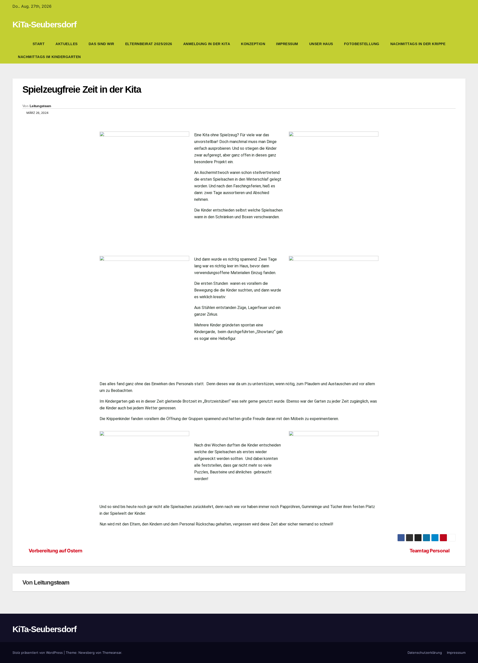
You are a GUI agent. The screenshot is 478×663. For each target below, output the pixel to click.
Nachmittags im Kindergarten (49, 57)
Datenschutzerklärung (425, 653)
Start (39, 44)
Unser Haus (321, 44)
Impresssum (456, 653)
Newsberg (86, 653)
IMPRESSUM (287, 44)
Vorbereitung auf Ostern (55, 551)
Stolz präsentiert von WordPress (38, 653)
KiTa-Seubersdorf (44, 24)
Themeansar (111, 653)
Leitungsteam (40, 106)
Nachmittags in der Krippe (418, 44)
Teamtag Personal (430, 551)
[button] (462, 50)
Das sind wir (101, 44)
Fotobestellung (361, 44)
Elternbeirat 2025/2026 (148, 44)
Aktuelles (67, 44)
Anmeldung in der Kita (206, 44)
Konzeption (253, 44)
